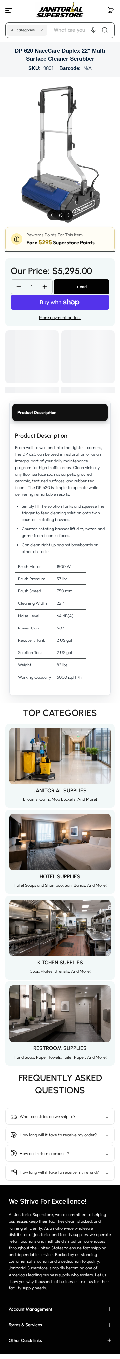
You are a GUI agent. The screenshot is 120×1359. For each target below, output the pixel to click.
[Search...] (104, 30)
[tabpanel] (60, 559)
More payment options (60, 317)
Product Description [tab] (36, 412)
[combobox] (83, 30)
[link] (60, 1100)
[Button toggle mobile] (9, 10)
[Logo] (60, 10)
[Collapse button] (60, 1116)
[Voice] (93, 30)
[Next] (68, 215)
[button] (111, 10)
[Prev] (51, 215)
